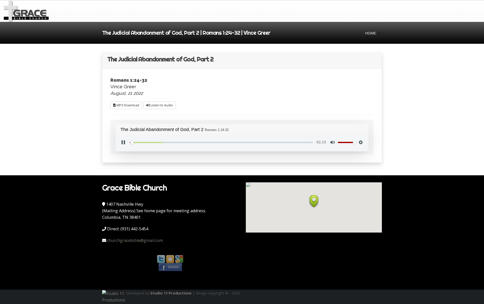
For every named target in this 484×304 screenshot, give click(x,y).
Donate (470, 11)
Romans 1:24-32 (128, 80)
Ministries (379, 11)
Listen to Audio (161, 105)
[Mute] (332, 142)
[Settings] (361, 142)
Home (305, 11)
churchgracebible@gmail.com (135, 240)
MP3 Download (127, 105)
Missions (403, 11)
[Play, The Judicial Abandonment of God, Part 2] (123, 142)
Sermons (425, 11)
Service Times (328, 11)
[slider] (221, 142)
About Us (354, 11)
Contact (448, 11)
